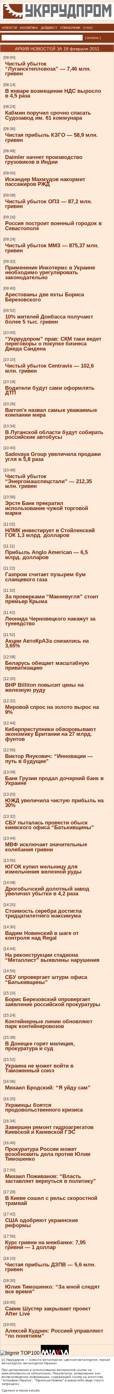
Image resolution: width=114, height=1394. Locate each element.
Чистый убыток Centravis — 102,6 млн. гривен (49, 368)
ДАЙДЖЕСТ (49, 27)
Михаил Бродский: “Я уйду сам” (48, 1087)
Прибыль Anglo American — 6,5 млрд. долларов (46, 554)
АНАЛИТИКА (29, 27)
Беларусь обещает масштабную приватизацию (47, 665)
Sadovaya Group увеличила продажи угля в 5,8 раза (53, 456)
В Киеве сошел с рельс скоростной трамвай (51, 1200)
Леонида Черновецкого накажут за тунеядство (50, 621)
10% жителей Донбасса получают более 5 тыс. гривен (49, 319)
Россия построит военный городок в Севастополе (53, 225)
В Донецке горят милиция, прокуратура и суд (40, 1045)
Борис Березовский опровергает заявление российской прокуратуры (52, 1001)
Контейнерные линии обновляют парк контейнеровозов (48, 1023)
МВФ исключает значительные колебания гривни (46, 846)
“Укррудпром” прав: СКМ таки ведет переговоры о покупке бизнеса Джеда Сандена (53, 344)
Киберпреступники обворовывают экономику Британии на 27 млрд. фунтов (50, 734)
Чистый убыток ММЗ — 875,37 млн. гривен (52, 247)
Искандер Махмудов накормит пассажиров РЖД (45, 181)
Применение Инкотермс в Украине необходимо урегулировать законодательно (50, 272)
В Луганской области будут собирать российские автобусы (54, 434)
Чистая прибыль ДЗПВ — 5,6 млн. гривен (50, 1266)
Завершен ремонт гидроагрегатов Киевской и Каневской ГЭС (49, 1129)
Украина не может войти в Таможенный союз (39, 1068)
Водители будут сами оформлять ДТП (49, 390)
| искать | (93, 38)
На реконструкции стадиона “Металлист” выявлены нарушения (52, 957)
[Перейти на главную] (57, 22)
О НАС (88, 27)
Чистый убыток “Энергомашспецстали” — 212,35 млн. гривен (48, 481)
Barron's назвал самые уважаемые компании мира (51, 412)
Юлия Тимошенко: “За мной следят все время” (52, 1289)
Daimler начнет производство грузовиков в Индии (43, 159)
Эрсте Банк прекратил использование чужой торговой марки (46, 508)
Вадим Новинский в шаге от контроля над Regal (42, 935)
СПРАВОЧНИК (70, 27)
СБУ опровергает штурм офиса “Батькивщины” (46, 979)
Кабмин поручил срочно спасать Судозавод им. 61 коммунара (48, 115)
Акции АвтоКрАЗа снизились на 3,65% (47, 643)
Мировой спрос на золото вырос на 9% (52, 709)
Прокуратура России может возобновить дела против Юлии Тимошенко (47, 1154)
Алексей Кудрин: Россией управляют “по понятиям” (54, 1333)
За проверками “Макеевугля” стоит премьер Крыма (51, 598)
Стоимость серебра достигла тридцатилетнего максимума (43, 913)
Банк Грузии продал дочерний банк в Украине (54, 780)
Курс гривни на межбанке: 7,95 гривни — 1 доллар (45, 1244)
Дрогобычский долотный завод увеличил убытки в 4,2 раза (47, 891)
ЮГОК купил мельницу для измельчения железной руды (43, 868)
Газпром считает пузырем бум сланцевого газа (45, 576)
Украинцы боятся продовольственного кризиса (44, 1107)
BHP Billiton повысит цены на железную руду (44, 687)
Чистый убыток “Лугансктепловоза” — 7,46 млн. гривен (48, 68)
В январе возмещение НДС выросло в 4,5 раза (53, 93)
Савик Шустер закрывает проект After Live (48, 1310)
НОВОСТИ (9, 27)
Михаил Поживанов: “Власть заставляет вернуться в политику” (50, 1178)
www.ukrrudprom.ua (16, 1373)
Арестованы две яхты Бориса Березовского (44, 296)
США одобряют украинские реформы (41, 1222)
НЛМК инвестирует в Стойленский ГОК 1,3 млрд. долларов (50, 532)
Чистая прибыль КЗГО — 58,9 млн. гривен (51, 137)
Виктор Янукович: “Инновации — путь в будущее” (49, 758)
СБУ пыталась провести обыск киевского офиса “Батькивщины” (49, 824)
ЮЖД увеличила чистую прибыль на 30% (54, 802)
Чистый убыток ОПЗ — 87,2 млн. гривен (48, 203)
